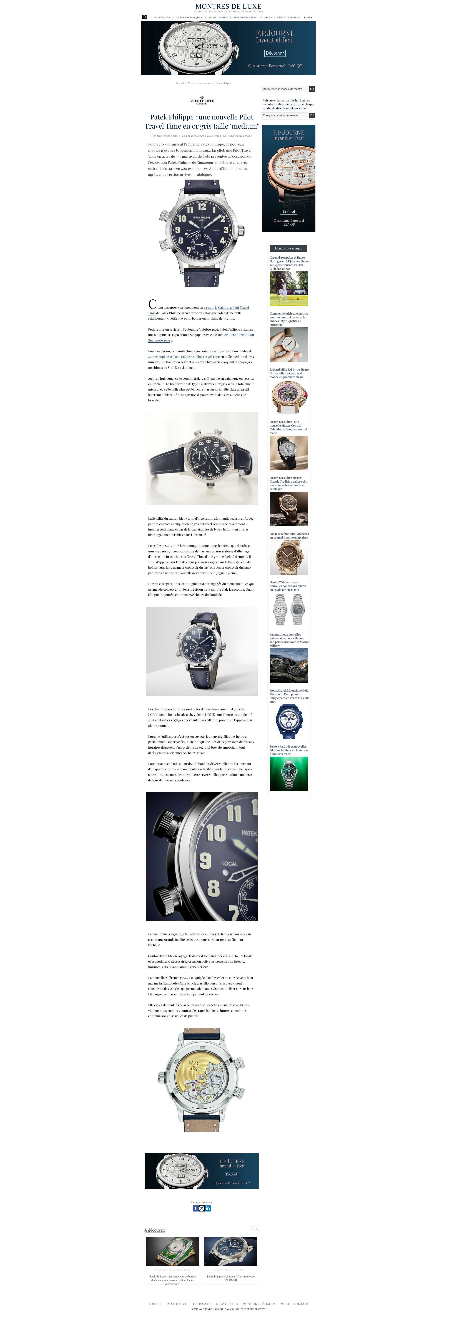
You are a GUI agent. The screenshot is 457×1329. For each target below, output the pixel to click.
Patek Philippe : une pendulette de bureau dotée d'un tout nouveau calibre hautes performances (172, 1278)
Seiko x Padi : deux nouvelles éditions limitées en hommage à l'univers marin (289, 750)
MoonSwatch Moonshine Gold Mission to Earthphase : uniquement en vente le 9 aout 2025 (289, 695)
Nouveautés (162, 17)
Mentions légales (259, 1304)
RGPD (285, 1304)
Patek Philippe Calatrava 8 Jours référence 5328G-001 (231, 1278)
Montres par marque (199, 83)
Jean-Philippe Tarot (167, 135)
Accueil (180, 83)
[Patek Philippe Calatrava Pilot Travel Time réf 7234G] (202, 181)
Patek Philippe (223, 83)
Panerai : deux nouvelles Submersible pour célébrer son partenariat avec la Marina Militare (289, 639)
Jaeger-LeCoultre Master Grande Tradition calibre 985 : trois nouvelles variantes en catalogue (289, 483)
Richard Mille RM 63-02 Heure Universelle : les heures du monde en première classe (289, 373)
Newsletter (227, 1304)
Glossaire (203, 1304)
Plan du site (178, 1304)
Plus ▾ (308, 17)
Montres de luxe (228, 6)
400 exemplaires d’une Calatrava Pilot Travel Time (184, 356)
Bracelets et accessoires (282, 17)
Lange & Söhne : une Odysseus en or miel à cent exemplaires (289, 535)
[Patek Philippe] (202, 99)
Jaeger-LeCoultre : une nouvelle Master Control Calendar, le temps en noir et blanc (288, 427)
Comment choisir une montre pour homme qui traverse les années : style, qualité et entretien (289, 319)
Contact (301, 1304)
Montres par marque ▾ (187, 17)
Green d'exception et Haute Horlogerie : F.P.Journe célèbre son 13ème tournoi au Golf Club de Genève (289, 263)
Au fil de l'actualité (218, 17)
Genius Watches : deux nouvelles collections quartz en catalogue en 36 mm (288, 585)
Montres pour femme (248, 17)
